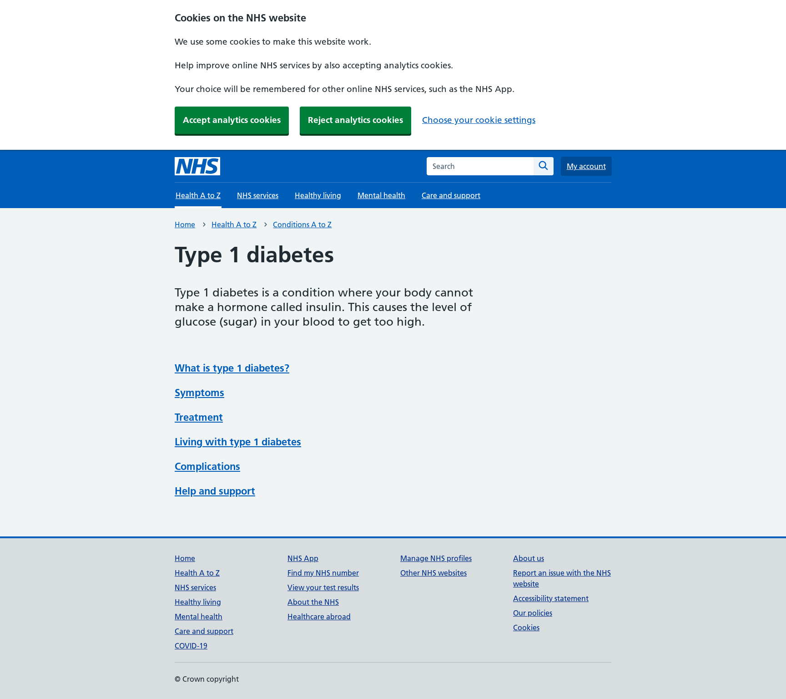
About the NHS (313, 602)
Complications (207, 466)
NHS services (257, 195)
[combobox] (480, 166)
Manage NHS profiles (436, 558)
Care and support (451, 195)
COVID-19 (191, 645)
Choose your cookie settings (478, 120)
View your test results (323, 587)
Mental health (381, 195)
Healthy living (318, 195)
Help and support (215, 491)
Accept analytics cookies (232, 120)
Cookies (526, 627)
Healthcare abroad (319, 616)
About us (528, 558)
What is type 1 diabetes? (232, 368)
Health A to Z (234, 224)
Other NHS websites (433, 572)
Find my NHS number (323, 572)
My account (586, 166)
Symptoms (199, 392)
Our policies (532, 612)
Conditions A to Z (302, 224)
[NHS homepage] (197, 166)
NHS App (302, 558)
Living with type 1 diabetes (238, 441)
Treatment (199, 417)
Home (185, 224)
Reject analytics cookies (355, 120)
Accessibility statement (551, 598)
